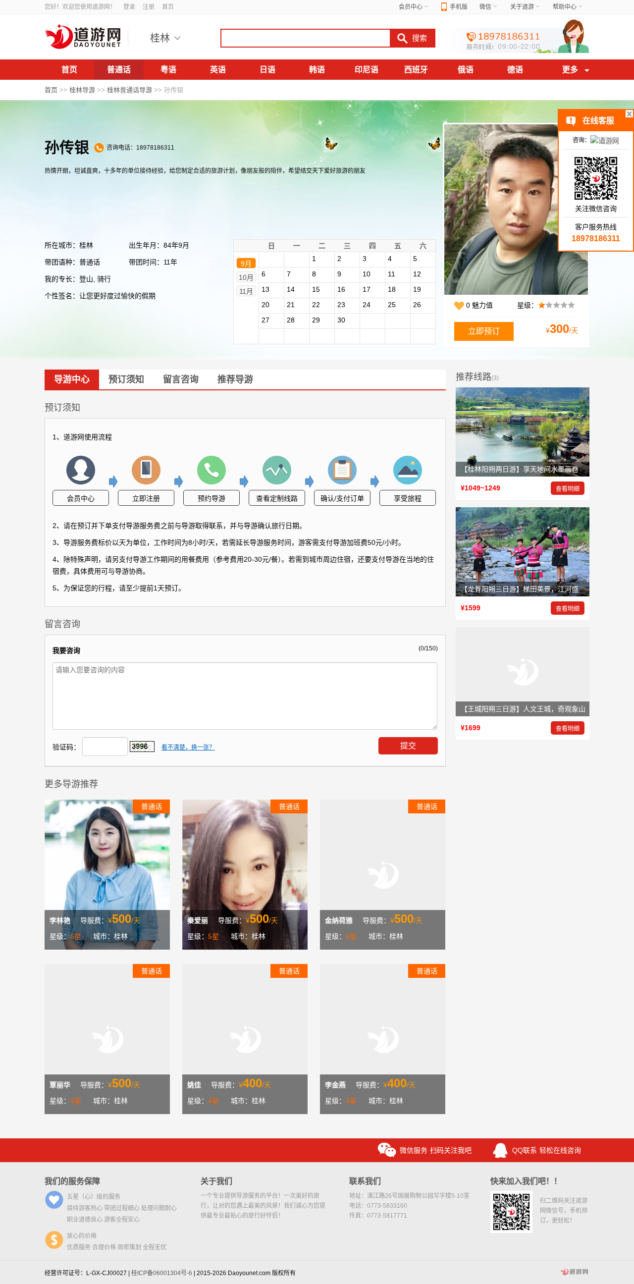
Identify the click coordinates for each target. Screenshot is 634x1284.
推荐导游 (235, 379)
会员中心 (411, 6)
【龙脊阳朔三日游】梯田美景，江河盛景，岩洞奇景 (540, 589)
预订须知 (126, 379)
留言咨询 (181, 379)
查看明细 (568, 488)
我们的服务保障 (72, 1181)
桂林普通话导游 (129, 90)
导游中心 (72, 379)
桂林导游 (82, 90)
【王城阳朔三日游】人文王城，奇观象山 (523, 709)
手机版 (459, 6)
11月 (246, 291)
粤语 (168, 69)
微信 (485, 6)
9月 (246, 264)
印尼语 (366, 69)
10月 (246, 277)
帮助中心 (565, 6)
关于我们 (216, 1181)
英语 (218, 69)
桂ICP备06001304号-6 (161, 1273)
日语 (267, 69)
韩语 (317, 69)
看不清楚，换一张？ (188, 747)
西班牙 (416, 69)
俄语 (466, 69)
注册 (149, 6)
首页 (168, 6)
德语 (515, 69)
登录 (129, 6)
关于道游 (522, 6)
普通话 (119, 69)
